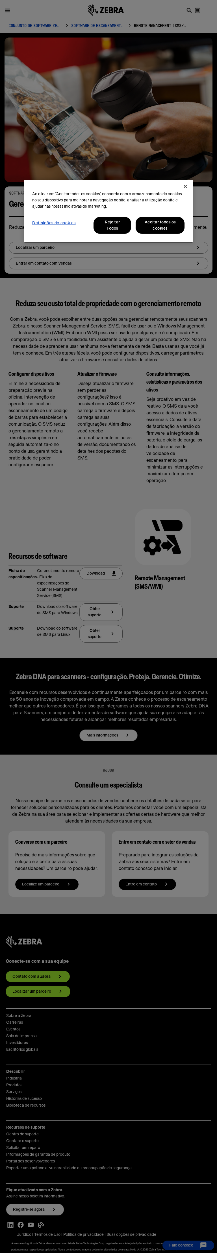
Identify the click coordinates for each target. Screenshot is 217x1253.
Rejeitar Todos (112, 225)
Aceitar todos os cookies (160, 225)
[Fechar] (185, 186)
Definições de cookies (54, 223)
